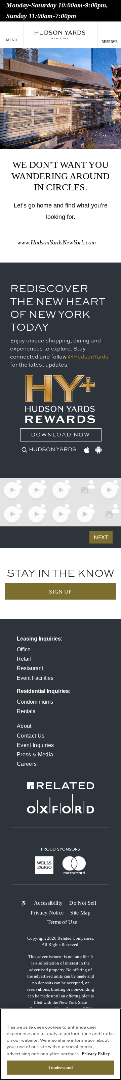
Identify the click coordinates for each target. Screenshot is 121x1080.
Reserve (110, 42)
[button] (11, 35)
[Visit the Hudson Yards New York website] (60, 35)
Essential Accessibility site (26, 903)
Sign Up (60, 592)
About (24, 726)
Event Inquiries (35, 745)
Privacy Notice (47, 912)
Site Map (80, 912)
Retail (24, 659)
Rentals (26, 711)
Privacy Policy (96, 1053)
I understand (60, 1067)
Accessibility (48, 903)
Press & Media (35, 754)
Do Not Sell (82, 903)
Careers (27, 764)
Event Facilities (35, 678)
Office (24, 649)
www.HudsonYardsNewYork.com (56, 242)
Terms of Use (62, 922)
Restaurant (30, 668)
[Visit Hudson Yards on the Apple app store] (86, 449)
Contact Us (30, 736)
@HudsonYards (88, 357)
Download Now (60, 435)
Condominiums (35, 702)
